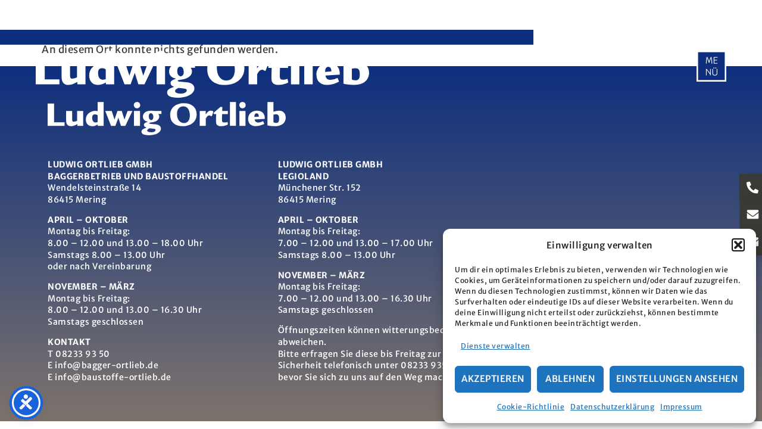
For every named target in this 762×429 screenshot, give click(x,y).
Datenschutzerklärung (612, 406)
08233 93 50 (82, 354)
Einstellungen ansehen (677, 378)
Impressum (681, 406)
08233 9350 (427, 365)
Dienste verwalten (495, 345)
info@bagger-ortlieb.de (106, 365)
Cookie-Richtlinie (531, 406)
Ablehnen (570, 378)
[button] (738, 245)
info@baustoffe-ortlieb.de (113, 377)
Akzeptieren (492, 378)
